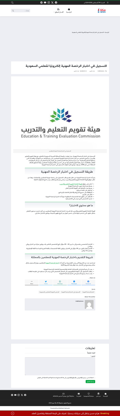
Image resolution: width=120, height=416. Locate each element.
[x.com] (52, 2)
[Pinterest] (41, 2)
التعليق (93, 356)
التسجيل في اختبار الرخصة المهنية (70, 292)
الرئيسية (107, 32)
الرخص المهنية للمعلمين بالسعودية (49, 292)
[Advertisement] (60, 22)
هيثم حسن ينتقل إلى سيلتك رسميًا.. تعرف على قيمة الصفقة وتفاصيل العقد (65, 413)
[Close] (12, 413)
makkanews (101, 71)
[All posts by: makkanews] (89, 304)
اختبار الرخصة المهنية (52, 263)
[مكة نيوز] (102, 10)
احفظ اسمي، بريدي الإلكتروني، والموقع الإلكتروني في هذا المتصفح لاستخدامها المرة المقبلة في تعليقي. (65, 377)
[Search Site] (12, 2)
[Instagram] (48, 2)
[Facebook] (56, 2)
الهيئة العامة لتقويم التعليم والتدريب (71, 184)
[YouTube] (45, 2)
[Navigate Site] (108, 2)
